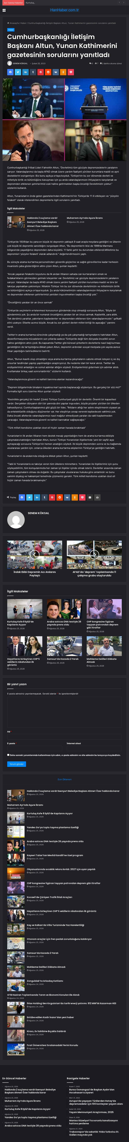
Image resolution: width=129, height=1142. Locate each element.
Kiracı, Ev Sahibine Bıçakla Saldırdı (46, 1031)
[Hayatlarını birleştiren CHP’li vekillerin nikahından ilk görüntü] (24, 646)
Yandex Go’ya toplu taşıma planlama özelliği (53, 827)
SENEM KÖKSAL (20, 63)
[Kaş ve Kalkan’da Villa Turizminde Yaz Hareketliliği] (16, 929)
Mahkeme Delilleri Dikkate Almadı (102, 660)
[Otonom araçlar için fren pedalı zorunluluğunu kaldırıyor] (16, 943)
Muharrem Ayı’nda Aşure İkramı (85, 218)
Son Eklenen (65, 779)
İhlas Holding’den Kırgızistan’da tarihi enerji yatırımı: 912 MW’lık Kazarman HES (71, 1003)
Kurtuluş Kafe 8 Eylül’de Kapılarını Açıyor (45, 2)
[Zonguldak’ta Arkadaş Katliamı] (16, 985)
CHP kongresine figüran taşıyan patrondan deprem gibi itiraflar (102, 624)
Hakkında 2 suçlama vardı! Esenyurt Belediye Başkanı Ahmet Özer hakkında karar (43, 222)
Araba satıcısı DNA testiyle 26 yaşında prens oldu (64, 623)
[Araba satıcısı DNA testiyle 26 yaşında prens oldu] (64, 609)
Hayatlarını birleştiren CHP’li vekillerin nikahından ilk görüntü (23, 662)
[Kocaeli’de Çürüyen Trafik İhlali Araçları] (16, 901)
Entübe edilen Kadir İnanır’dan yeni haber (50, 1017)
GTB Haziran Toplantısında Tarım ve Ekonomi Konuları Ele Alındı (43, 994)
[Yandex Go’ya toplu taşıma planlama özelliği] (16, 832)
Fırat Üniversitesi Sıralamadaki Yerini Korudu (52, 1045)
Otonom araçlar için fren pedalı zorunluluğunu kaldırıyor (59, 939)
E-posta (12, 743)
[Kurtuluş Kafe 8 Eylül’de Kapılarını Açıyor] (24, 609)
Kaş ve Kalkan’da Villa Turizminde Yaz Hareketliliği (55, 925)
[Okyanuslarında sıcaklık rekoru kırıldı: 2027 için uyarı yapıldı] (16, 873)
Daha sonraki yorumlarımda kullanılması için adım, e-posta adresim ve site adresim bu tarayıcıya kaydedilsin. (65, 755)
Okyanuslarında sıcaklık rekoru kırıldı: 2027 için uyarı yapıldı (61, 869)
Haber (23, 23)
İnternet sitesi (74, 743)
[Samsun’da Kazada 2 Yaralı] (64, 646)
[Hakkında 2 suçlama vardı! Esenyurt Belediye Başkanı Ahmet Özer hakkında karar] (16, 222)
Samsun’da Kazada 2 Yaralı (63, 659)
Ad (9, 731)
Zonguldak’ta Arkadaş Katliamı (45, 981)
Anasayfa (14, 23)
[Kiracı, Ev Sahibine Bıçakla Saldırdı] (16, 1035)
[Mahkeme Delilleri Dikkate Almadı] (104, 646)
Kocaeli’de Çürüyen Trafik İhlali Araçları (49, 897)
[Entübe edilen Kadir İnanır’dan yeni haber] (16, 1022)
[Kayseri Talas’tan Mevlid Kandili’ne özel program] (16, 860)
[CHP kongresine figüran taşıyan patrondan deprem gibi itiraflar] (104, 609)
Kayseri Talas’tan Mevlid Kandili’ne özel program (55, 855)
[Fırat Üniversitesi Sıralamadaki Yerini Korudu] (16, 1049)
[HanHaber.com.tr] (64, 10)
